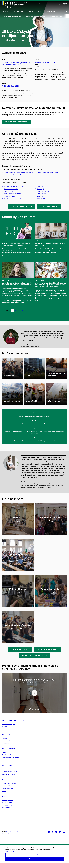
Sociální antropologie (43, 191)
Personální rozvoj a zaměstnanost (14, 198)
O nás (5, 796)
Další (19, 310)
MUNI (10, 822)
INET (6, 822)
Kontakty (4, 791)
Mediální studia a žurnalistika (12, 193)
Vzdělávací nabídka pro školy (10, 771)
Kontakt (4, 810)
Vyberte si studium (7, 752)
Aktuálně (6, 734)
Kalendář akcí (5, 743)
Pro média (5, 738)
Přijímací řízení (29, 16)
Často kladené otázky (55, 16)
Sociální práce (41, 193)
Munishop (4, 726)
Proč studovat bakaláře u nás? (12, 16)
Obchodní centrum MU (8, 729)
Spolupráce (7, 765)
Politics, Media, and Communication (47, 172)
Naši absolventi (6, 807)
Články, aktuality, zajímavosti (9, 740)
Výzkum (5, 779)
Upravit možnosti (9, 851)
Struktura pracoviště (7, 800)
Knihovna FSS (18, 822)
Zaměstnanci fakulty (7, 802)
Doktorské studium (7, 760)
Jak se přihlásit (41, 16)
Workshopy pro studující (8, 774)
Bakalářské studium (7, 755)
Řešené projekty (6, 785)
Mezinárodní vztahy (9, 196)
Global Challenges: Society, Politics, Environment (18, 172)
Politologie (40, 186)
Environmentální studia (11, 189)
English (64, 4)
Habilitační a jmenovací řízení (10, 788)
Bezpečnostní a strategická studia (14, 186)
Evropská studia (8, 191)
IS (2, 822)
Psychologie (40, 189)
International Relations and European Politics (17, 175)
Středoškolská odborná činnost (10, 769)
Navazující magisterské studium (10, 757)
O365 (24, 822)
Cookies (13, 833)
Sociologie (40, 196)
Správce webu (6, 833)
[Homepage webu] (14, 4)
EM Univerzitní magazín (8, 724)
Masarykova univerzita (13, 720)
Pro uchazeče (8, 748)
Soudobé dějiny (41, 198)
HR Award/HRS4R (7, 805)
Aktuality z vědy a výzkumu (9, 783)
